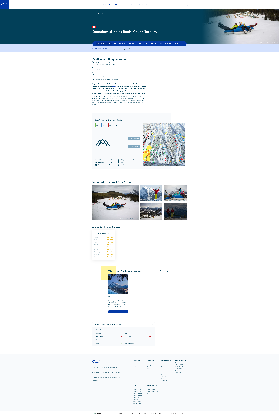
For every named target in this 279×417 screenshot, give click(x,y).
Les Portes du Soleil (179, 368)
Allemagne (149, 365)
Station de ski (121, 43)
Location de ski (182, 43)
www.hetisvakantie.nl (137, 401)
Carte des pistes (114, 49)
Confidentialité (138, 413)
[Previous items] (185, 43)
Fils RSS (149, 393)
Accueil (94, 14)
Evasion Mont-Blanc (179, 370)
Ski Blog (135, 370)
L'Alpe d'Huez (164, 380)
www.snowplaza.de (137, 389)
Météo (134, 43)
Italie (148, 368)
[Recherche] (186, 4)
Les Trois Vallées (179, 364)
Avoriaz (162, 374)
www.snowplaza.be (137, 387)
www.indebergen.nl (137, 395)
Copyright (130, 413)
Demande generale (151, 389)
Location (144, 43)
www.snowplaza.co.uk (138, 391)
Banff (114, 86)
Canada (100, 14)
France (148, 367)
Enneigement (136, 367)
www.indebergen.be (137, 393)
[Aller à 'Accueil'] (4, 4)
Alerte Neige (150, 387)
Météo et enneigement (120, 4)
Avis (146, 4)
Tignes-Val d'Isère (179, 366)
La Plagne (163, 372)
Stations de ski (106, 4)
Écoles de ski (167, 43)
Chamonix (163, 363)
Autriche (149, 363)
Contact (160, 413)
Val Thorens (164, 365)
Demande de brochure (152, 391)
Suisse (148, 370)
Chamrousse (164, 376)
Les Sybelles (178, 372)
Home (134, 363)
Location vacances (137, 368)
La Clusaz (163, 368)
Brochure (131, 49)
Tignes (162, 367)
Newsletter (139, 4)
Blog (132, 4)
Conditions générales (121, 413)
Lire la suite (118, 312)
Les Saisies (163, 370)
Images (124, 49)
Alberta (105, 14)
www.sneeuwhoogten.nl (138, 403)
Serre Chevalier (164, 378)
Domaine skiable (105, 43)
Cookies (145, 413)
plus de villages (164, 271)
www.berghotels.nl (137, 397)
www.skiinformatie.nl (137, 399)
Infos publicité (153, 413)
